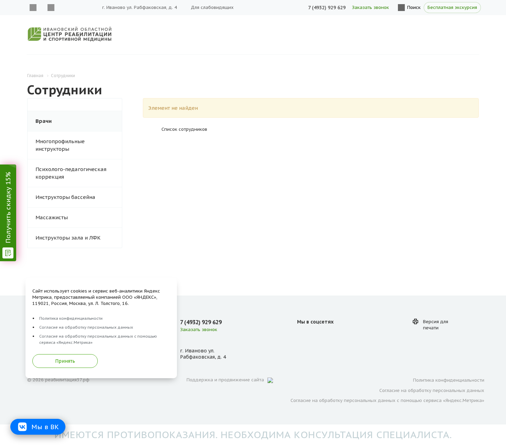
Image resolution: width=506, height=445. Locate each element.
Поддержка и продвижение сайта (225, 380)
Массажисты (51, 217)
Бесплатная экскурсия (452, 7)
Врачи (43, 121)
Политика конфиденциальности (448, 380)
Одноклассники (51, 7)
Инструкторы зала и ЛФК (68, 237)
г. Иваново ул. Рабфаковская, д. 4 (139, 7)
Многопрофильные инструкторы (60, 145)
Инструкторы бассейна (65, 197)
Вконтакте (33, 7)
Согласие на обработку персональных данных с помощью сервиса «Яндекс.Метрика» (387, 400)
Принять (65, 361)
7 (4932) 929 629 (327, 7)
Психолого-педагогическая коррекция (70, 173)
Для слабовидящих (212, 7)
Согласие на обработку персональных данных (431, 390)
